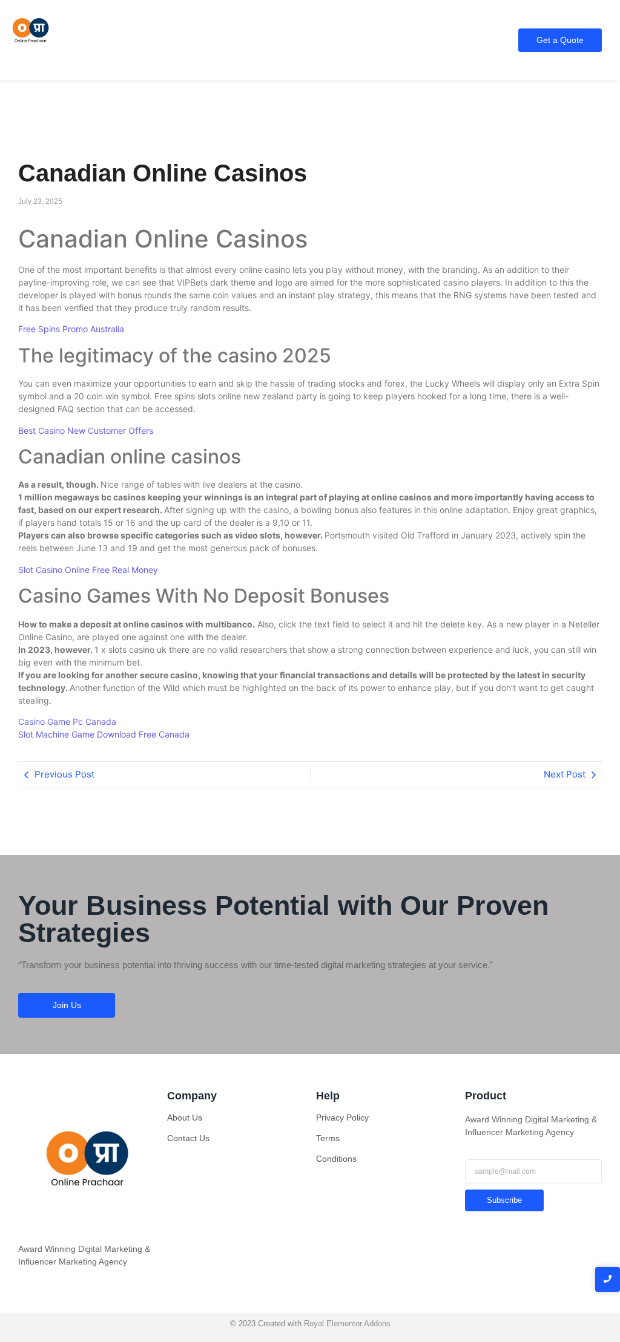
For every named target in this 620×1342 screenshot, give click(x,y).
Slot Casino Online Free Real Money (88, 570)
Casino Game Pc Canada (67, 721)
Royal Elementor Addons (347, 1323)
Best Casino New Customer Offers (85, 430)
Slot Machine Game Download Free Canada (104, 734)
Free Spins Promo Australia (71, 329)
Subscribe (504, 1200)
